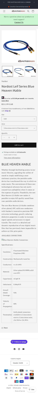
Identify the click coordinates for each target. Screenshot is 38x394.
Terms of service (20, 391)
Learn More (5, 100)
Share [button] (6, 328)
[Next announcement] (34, 2)
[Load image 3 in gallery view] (30, 71)
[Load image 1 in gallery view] (7, 71)
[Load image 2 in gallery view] (19, 71)
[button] (4, 11)
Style (3, 124)
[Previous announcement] (4, 2)
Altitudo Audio (18, 385)
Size (3, 115)
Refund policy (17, 388)
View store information (12, 158)
